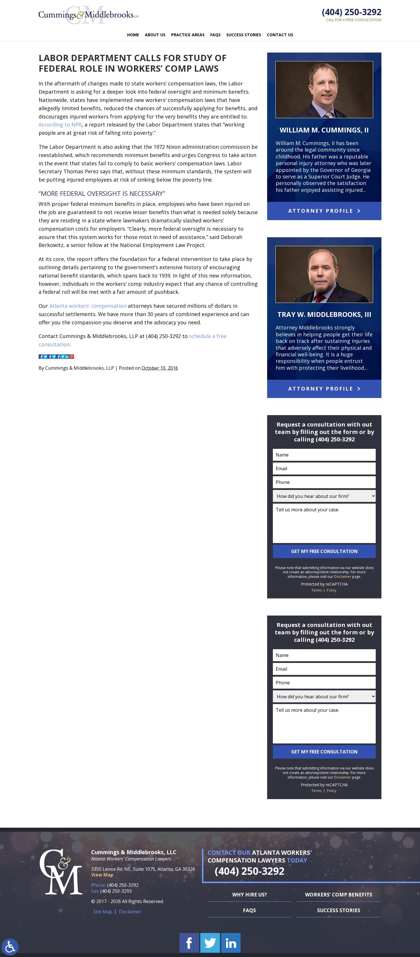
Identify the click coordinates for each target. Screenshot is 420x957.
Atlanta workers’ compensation (88, 305)
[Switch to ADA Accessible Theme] (10, 947)
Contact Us (280, 34)
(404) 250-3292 (351, 11)
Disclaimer (342, 576)
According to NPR (60, 124)
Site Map (102, 911)
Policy (331, 590)
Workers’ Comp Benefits (338, 894)
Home (133, 34)
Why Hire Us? (249, 894)
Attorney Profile (320, 210)
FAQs (215, 34)
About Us (155, 34)
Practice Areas (188, 34)
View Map (102, 875)
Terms (316, 590)
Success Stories (243, 34)
